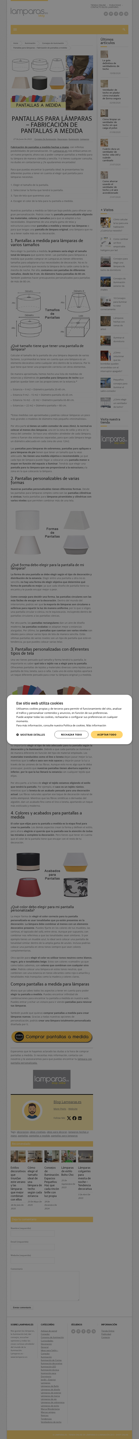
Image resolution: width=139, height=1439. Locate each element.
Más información (96, 725)
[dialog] (69, 719)
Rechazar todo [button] (71, 734)
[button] (30, 735)
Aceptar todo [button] (106, 734)
